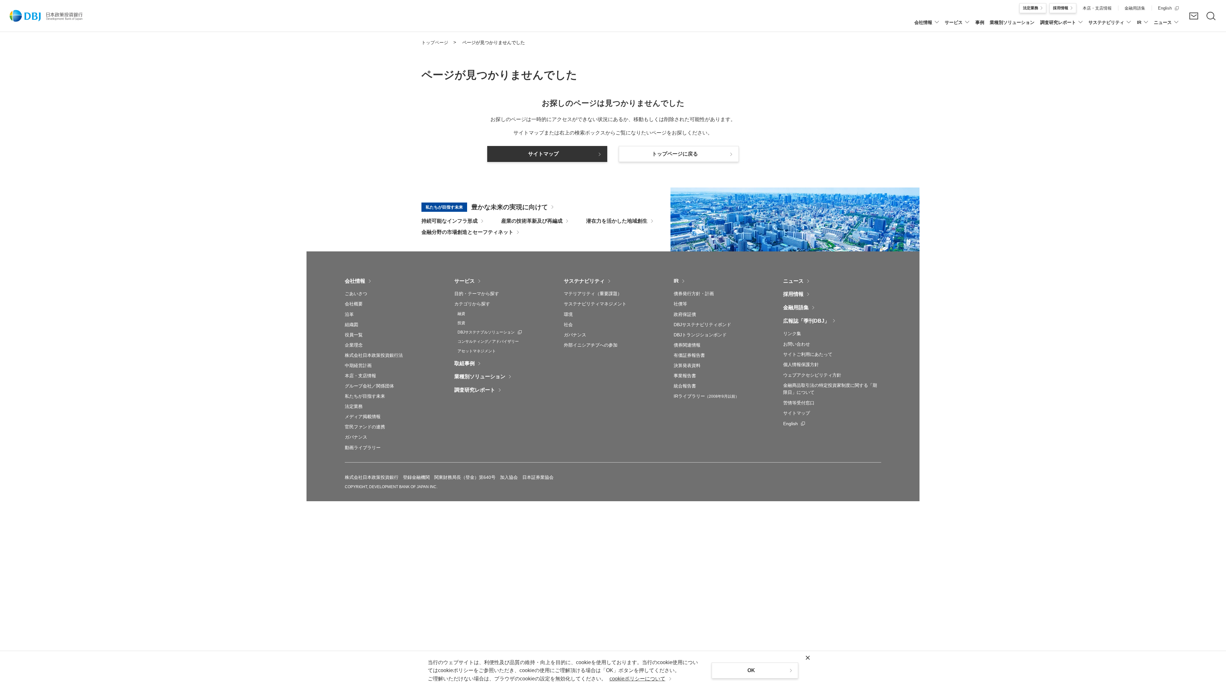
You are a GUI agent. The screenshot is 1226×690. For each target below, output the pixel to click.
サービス (464, 281)
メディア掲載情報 (363, 416)
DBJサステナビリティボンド (702, 324)
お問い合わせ (796, 344)
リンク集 (792, 333)
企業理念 (354, 345)
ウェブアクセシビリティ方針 (812, 375)
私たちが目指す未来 (365, 396)
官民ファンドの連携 (365, 426)
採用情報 (793, 294)
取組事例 (464, 363)
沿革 (349, 314)
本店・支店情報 (360, 375)
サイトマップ (796, 413)
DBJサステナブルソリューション (490, 332)
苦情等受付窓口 (798, 402)
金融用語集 (796, 307)
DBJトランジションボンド (700, 334)
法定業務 (354, 406)
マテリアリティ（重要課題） (593, 293)
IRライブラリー (706, 396)
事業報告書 (685, 375)
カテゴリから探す (472, 303)
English (794, 423)
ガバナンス (356, 437)
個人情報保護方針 (801, 364)
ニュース (793, 281)
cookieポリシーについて (637, 678)
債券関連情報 (687, 345)
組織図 (351, 324)
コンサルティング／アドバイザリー (488, 341)
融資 (461, 313)
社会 (568, 324)
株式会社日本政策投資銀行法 (374, 355)
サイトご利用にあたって (807, 354)
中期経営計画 (358, 365)
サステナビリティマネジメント (595, 303)
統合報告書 (685, 385)
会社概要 (354, 303)
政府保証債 (685, 314)
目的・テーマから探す (476, 293)
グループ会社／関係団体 (369, 385)
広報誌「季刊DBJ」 (806, 321)
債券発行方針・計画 (694, 293)
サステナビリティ (584, 281)
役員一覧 (354, 334)
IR (676, 281)
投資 (461, 323)
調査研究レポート (474, 390)
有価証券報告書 (689, 355)
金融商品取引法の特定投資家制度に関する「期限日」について (830, 389)
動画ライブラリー (363, 447)
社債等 (680, 303)
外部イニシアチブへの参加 (590, 345)
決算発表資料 (687, 365)
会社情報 (355, 281)
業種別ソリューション (479, 376)
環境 (568, 314)
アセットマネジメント (477, 351)
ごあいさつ (356, 293)
